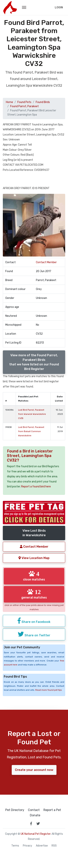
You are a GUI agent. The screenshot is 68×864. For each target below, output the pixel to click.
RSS (54, 846)
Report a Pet (52, 810)
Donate (35, 815)
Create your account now (34, 770)
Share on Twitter (37, 635)
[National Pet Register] (10, 7)
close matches (34, 576)
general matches (34, 594)
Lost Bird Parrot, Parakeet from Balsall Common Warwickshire (31, 431)
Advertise (42, 846)
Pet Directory (14, 810)
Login (59, 7)
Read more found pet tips (48, 690)
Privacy (27, 846)
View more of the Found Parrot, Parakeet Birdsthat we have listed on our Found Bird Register (34, 362)
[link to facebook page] (31, 823)
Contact (34, 810)
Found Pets (24, 102)
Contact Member (46, 262)
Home (9, 102)
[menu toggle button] (24, 7)
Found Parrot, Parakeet (24, 106)
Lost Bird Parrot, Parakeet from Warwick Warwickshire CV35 (32, 414)
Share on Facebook (35, 622)
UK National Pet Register (35, 833)
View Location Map (35, 558)
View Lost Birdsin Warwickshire (34, 533)
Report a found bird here (36, 486)
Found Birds (43, 102)
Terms (15, 846)
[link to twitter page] (38, 823)
